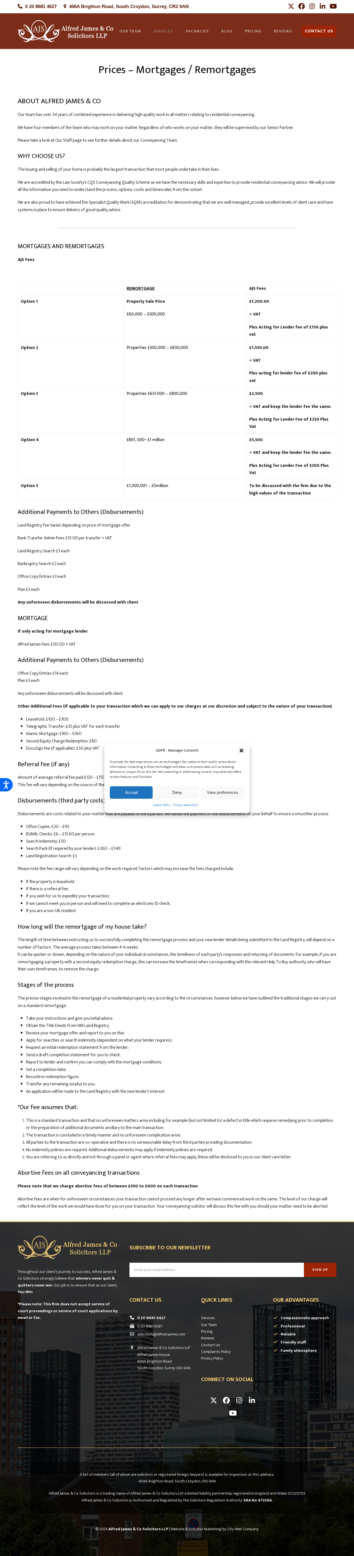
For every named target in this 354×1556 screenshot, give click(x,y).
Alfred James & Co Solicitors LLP (138, 1529)
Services (208, 1317)
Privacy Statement (185, 805)
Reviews (207, 1338)
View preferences (222, 792)
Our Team (209, 1324)
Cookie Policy (161, 805)
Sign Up (320, 1270)
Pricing (207, 1331)
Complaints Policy (216, 1351)
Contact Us (210, 1345)
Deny (177, 792)
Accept (131, 792)
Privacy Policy (212, 1358)
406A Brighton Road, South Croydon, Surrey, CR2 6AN (129, 6)
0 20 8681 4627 (41, 6)
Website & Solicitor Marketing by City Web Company (215, 1529)
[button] (241, 750)
